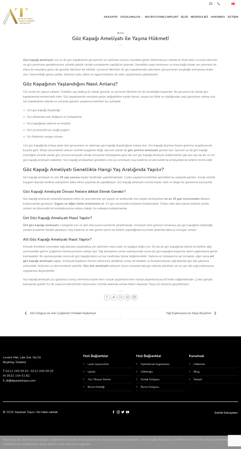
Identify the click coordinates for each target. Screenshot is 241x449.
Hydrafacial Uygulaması (155, 364)
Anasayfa (111, 17)
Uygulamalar (130, 17)
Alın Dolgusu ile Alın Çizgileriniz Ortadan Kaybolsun (62, 313)
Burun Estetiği (96, 387)
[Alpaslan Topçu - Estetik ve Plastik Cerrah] (22, 17)
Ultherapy (147, 371)
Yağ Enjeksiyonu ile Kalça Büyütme (189, 313)
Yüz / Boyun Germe (99, 379)
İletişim (233, 17)
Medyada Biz (199, 17)
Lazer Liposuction (98, 364)
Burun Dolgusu (150, 387)
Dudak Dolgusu (150, 379)
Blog (184, 17)
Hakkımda (218, 17)
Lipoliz (91, 371)
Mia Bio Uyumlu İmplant (161, 17)
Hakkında (199, 364)
